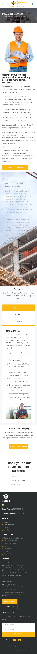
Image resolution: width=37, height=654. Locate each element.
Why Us (6, 530)
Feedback (7, 551)
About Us (7, 522)
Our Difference (9, 525)
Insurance (7, 546)
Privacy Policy (18, 651)
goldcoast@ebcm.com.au (13, 595)
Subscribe (18, 634)
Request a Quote (10, 601)
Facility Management (10, 543)
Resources (7, 549)
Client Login (10, 607)
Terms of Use (27, 651)
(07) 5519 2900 (20, 514)
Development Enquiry (15, 167)
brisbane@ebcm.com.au (13, 575)
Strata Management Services (13, 538)
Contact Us (7, 554)
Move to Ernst (8, 527)
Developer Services (10, 541)
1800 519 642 (18, 509)
